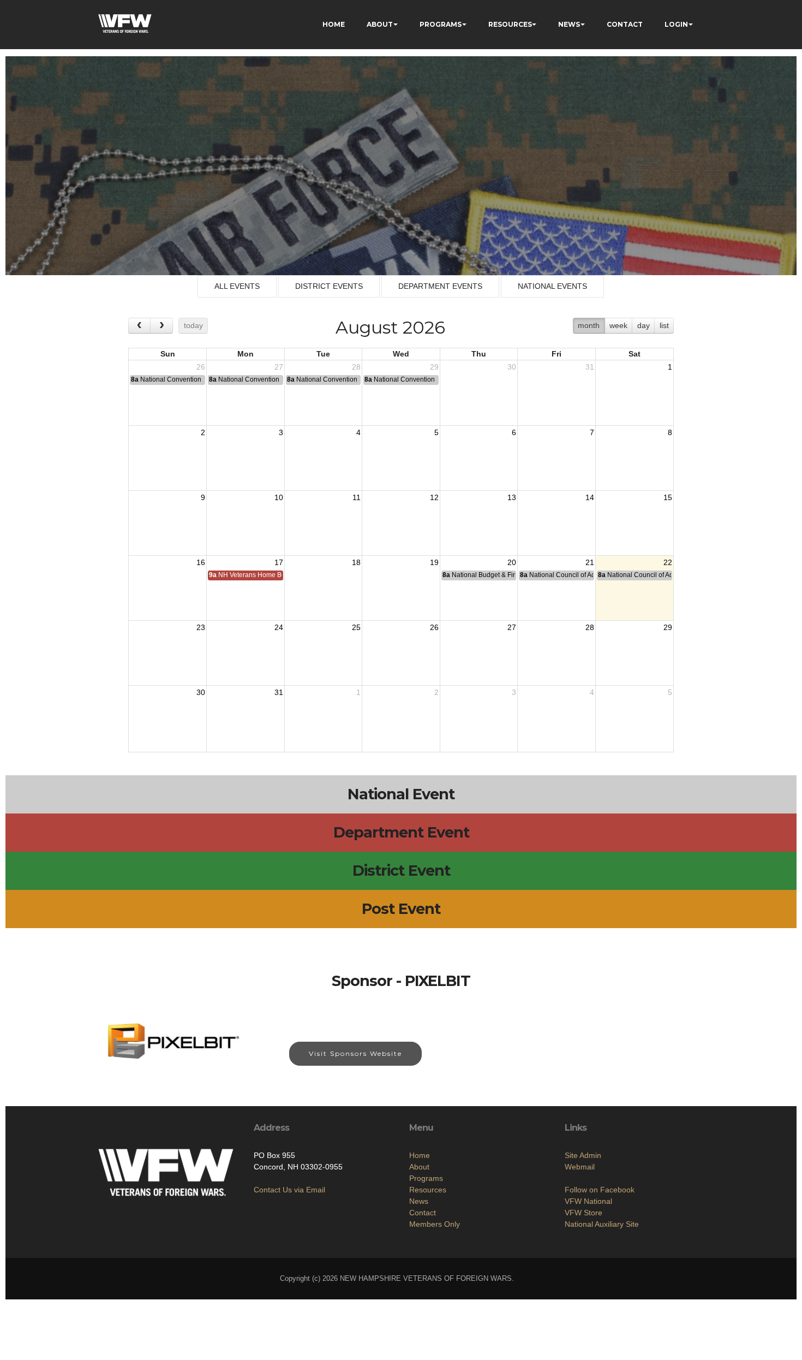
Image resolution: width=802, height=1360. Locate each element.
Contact (422, 1212)
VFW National (588, 1201)
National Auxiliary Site (602, 1224)
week (618, 325)
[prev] (139, 326)
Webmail (580, 1166)
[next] (161, 326)
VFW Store (583, 1212)
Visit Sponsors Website (355, 1053)
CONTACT (625, 24)
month (589, 325)
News (418, 1201)
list (664, 325)
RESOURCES (510, 24)
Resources (427, 1189)
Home (419, 1155)
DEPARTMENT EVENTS (440, 286)
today (193, 325)
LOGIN (676, 24)
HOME (333, 24)
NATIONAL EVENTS (552, 286)
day (643, 325)
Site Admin (583, 1155)
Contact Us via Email (289, 1189)
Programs (426, 1178)
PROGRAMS (441, 24)
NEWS (569, 24)
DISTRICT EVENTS (329, 286)
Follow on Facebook (600, 1189)
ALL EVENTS (237, 286)
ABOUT (380, 24)
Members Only (434, 1224)
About (419, 1166)
